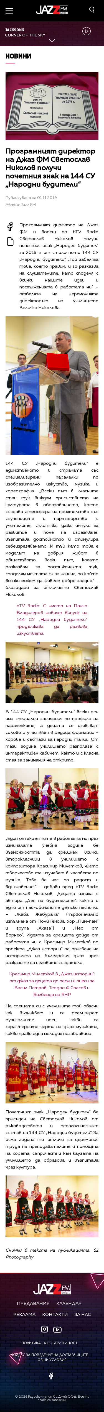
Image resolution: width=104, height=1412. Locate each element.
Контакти (55, 1315)
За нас (83, 1315)
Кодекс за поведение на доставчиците (49, 1355)
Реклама (24, 1315)
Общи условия (52, 1360)
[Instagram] (45, 1329)
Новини (18, 56)
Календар (69, 1304)
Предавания (33, 1304)
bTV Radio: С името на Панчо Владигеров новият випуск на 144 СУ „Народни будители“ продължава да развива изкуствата (52, 620)
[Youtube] (57, 1330)
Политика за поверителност (49, 1343)
